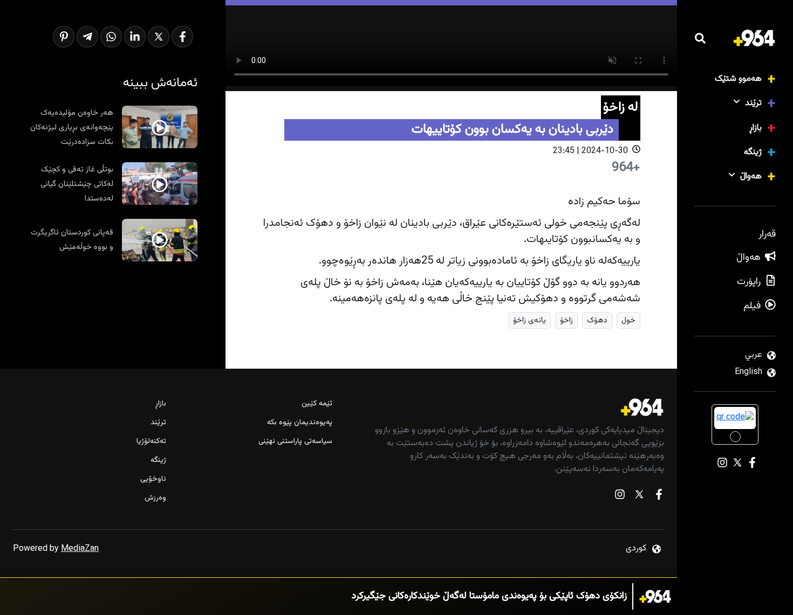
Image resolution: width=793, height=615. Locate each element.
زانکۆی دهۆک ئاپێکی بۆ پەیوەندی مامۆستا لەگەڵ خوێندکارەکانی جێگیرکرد (489, 596)
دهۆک (597, 320)
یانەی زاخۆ (529, 320)
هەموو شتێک (738, 79)
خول (628, 320)
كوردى (636, 548)
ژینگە (753, 152)
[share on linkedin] (135, 36)
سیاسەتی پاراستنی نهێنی (295, 441)
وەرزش (155, 498)
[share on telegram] (87, 36)
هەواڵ (751, 176)
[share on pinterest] (63, 36)
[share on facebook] (182, 36)
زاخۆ (566, 320)
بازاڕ (755, 128)
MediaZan (80, 549)
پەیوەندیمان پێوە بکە (299, 423)
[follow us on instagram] (619, 497)
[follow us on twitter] (639, 497)
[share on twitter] (158, 36)
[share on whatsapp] (111, 36)
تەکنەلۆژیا (151, 441)
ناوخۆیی (153, 479)
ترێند (753, 103)
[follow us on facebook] (658, 497)
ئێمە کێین (317, 404)
